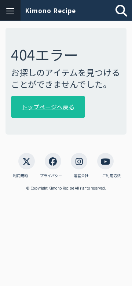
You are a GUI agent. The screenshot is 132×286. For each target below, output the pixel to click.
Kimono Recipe (50, 10)
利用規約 (20, 175)
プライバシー (51, 175)
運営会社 (81, 175)
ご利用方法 (111, 175)
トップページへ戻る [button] (48, 107)
